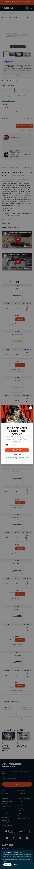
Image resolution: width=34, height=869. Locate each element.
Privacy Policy (25, 859)
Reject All (16, 864)
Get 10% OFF (17, 450)
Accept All (7, 864)
